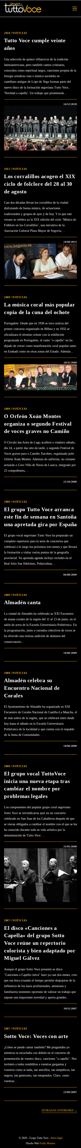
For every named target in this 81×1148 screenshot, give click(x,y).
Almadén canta (22, 602)
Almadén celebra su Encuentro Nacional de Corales (32, 687)
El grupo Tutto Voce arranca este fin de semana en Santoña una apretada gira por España (40, 516)
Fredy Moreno (47, 1143)
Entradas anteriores (59, 1110)
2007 (7, 920)
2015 (7, 169)
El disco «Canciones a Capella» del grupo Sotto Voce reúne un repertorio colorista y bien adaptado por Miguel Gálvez (39, 943)
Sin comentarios (21, 104)
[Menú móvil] (74, 8)
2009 (7, 297)
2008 (7, 766)
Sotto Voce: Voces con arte (36, 1036)
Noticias (19, 33)
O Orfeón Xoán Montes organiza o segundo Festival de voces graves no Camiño (38, 423)
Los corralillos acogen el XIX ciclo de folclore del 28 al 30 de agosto (39, 183)
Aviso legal (56, 1138)
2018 (7, 33)
